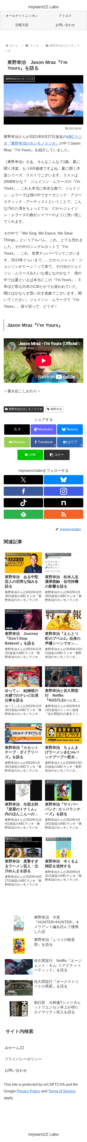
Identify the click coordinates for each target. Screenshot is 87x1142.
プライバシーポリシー (23, 1059)
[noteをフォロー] (63, 502)
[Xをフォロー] (23, 479)
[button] (57, 455)
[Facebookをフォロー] (23, 491)
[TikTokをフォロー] (23, 502)
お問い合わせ (16, 1070)
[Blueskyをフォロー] (63, 479)
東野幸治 (56, 409)
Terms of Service (62, 1091)
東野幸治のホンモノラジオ (25, 409)
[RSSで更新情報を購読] (63, 514)
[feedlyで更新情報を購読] (23, 514)
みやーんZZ (14, 1048)
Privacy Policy (28, 1091)
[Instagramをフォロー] (63, 491)
